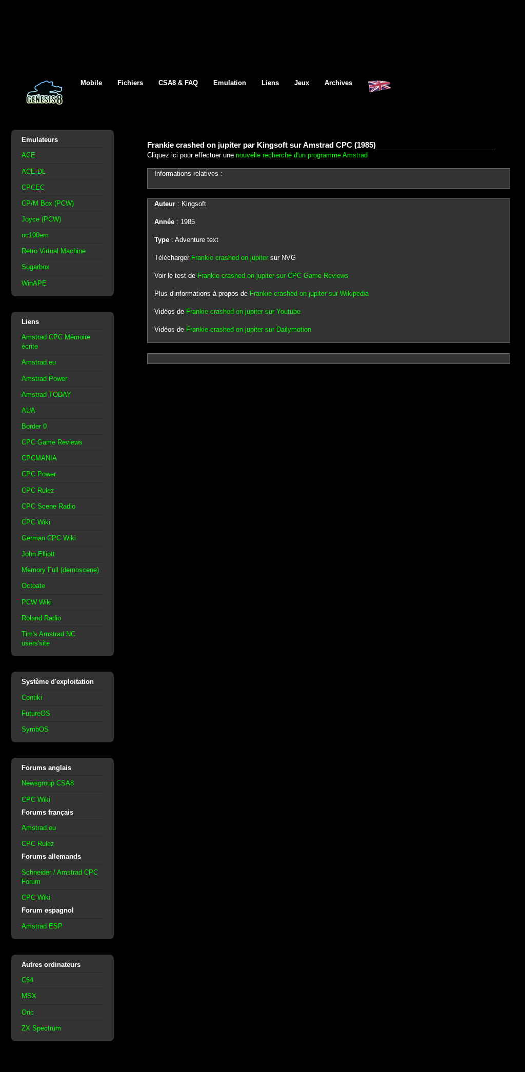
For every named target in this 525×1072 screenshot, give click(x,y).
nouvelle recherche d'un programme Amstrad (302, 155)
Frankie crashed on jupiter (229, 257)
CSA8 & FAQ (178, 83)
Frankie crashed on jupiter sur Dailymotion (248, 329)
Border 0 (34, 426)
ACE (28, 155)
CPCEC (33, 187)
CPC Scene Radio (48, 506)
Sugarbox (36, 267)
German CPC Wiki (49, 538)
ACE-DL (34, 171)
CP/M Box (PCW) (48, 203)
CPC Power (39, 474)
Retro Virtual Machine (54, 251)
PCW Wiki (37, 602)
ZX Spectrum (41, 1028)
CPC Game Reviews (52, 442)
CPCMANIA (39, 458)
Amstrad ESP (42, 926)
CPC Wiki (36, 522)
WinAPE (34, 283)
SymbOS (35, 729)
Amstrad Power (44, 378)
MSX (29, 996)
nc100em (35, 235)
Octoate (33, 586)
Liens (270, 83)
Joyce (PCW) (41, 219)
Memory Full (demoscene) (60, 570)
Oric (28, 1012)
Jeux (301, 83)
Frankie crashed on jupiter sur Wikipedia (309, 293)
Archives (338, 83)
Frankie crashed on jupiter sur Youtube (243, 311)
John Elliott (38, 554)
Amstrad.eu (39, 362)
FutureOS (36, 713)
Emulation (229, 83)
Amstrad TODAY (46, 394)
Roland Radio (41, 618)
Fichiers (130, 83)
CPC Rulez (38, 490)
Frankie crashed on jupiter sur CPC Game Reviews (273, 275)
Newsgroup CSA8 (48, 783)
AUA (28, 410)
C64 (27, 980)
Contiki (32, 697)
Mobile (91, 83)
